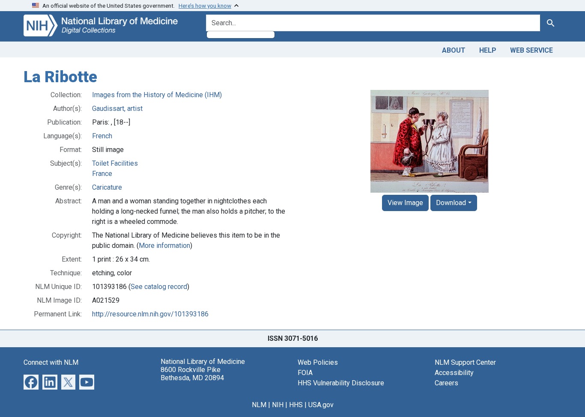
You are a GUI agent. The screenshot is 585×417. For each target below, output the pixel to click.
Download (451, 203)
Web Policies (318, 362)
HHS (296, 405)
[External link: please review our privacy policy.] (31, 381)
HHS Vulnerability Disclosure (341, 383)
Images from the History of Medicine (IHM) (157, 95)
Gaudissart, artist (117, 108)
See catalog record (159, 287)
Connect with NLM (51, 362)
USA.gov (321, 405)
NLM (259, 405)
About (454, 50)
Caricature (107, 187)
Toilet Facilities (115, 163)
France (102, 174)
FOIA (305, 373)
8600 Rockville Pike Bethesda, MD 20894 (192, 374)
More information (164, 245)
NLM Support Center (465, 362)
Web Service (531, 50)
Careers (446, 383)
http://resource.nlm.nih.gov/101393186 (150, 314)
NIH (278, 405)
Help (487, 50)
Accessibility (454, 373)
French (102, 136)
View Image (405, 203)
